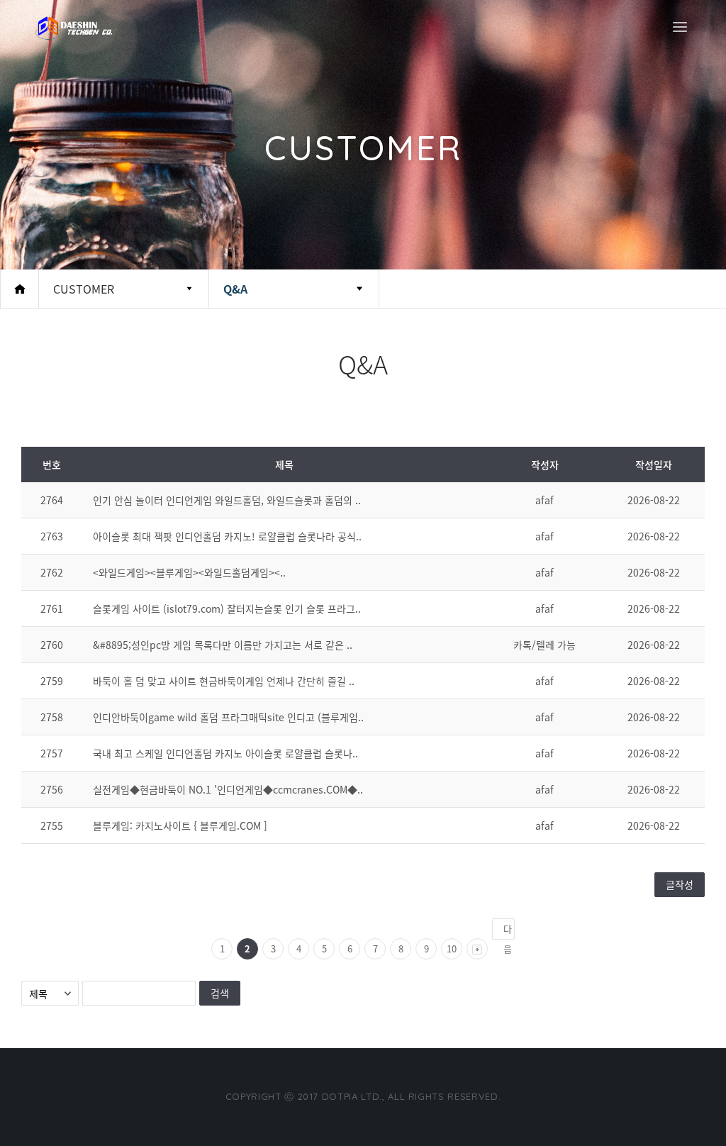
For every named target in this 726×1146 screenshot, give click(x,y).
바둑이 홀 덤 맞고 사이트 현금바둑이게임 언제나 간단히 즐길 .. (223, 681)
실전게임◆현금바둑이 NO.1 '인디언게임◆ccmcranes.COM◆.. (228, 789)
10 (452, 948)
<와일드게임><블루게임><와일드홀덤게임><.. (189, 572)
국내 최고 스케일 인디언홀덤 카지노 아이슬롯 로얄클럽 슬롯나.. (225, 753)
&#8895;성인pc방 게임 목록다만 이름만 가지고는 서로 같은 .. (222, 645)
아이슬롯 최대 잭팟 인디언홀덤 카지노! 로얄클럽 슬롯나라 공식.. (227, 536)
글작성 (679, 884)
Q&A (235, 288)
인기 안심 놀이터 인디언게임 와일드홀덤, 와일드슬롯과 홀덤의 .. (227, 500)
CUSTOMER (83, 288)
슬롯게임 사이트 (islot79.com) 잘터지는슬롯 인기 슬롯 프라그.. (227, 608)
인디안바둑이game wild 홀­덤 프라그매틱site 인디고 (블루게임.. (228, 717)
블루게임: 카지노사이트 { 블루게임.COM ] (180, 825)
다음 (507, 931)
